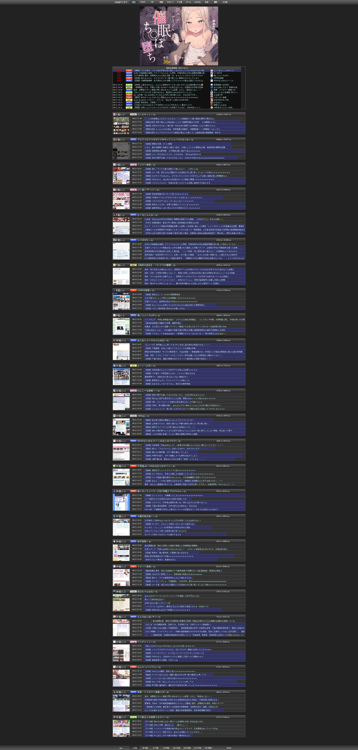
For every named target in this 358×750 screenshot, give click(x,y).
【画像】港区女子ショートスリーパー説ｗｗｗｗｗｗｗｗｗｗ (170, 470)
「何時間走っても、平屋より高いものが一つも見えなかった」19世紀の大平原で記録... (169, 87)
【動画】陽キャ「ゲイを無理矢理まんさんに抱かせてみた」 (169, 578)
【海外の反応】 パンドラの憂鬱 (154, 265)
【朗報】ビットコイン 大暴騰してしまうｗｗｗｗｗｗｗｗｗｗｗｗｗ (174, 495)
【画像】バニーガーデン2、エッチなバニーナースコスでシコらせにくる (174, 653)
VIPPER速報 (218, 78)
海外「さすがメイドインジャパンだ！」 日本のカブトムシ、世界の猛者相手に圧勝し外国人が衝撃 (185, 280)
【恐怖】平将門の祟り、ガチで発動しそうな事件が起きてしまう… (172, 456)
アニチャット (144, 642)
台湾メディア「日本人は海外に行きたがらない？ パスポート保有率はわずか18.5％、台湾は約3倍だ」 (187, 549)
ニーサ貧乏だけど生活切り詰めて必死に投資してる (166, 499)
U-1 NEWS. (218, 73)
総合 (134, 2)
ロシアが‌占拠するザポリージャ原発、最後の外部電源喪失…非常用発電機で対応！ (178, 710)
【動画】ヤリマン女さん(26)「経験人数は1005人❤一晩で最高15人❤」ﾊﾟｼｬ (175, 675)
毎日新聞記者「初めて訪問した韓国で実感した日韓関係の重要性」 (172, 546)
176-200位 (208, 748)
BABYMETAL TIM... (222, 100)
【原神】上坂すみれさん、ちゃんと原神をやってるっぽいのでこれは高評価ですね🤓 (168, 85)
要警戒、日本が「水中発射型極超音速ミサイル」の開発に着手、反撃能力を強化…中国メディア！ (185, 703)
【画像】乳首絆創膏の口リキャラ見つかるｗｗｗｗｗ (166, 194)
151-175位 (197, 748)
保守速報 (141, 541)
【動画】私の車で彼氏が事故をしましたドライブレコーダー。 (170, 420)
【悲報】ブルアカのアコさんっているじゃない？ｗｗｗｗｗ (169, 201)
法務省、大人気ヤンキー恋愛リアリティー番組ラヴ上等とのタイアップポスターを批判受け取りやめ (186, 327)
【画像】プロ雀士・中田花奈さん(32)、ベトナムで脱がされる (170, 373)
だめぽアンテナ (121, 2)
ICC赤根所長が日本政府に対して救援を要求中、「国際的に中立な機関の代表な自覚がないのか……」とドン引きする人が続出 (194, 259)
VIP (152, 2)
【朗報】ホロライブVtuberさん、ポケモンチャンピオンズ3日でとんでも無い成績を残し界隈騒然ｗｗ (186, 176)
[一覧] (153, 115)
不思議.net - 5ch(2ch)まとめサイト (153, 466)
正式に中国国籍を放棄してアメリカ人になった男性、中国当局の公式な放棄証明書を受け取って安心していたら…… (192, 244)
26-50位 (145, 748)
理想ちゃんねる (220, 105)
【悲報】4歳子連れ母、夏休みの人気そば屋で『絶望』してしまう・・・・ (175, 459)
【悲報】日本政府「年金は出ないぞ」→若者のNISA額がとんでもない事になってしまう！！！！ (184, 445)
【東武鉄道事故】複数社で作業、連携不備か (163, 323)
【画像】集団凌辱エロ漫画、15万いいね (161, 660)
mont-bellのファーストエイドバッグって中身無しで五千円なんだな (172, 596)
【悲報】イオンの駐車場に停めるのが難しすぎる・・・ (167, 308)
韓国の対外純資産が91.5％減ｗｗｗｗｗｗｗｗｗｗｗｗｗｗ (169, 556)
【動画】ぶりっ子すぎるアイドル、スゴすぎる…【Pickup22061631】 (173, 154)
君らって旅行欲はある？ (155, 599)
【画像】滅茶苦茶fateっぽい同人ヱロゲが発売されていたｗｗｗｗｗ (172, 208)
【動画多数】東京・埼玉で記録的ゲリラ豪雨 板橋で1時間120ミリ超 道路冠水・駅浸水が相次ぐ (183, 571)
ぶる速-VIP (218, 95)
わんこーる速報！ (146, 390)
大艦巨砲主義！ (145, 516)
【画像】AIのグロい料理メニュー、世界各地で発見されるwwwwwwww (173, 574)
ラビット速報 (144, 566)
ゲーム (188, 2)
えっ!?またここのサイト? (224, 70)
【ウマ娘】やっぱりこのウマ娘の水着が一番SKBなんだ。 (168, 735)
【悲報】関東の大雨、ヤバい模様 (158, 144)
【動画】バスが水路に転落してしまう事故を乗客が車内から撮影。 (172, 434)
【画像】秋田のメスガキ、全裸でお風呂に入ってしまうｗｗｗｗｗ (172, 204)
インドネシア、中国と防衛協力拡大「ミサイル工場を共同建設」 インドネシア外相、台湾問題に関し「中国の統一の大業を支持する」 (195, 321)
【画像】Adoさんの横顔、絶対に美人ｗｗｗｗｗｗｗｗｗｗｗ (170, 671)
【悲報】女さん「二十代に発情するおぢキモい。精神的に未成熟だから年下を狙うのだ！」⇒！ (184, 481)
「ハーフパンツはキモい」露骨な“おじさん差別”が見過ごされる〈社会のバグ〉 (177, 606)
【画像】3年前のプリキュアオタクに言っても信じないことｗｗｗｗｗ (173, 197)
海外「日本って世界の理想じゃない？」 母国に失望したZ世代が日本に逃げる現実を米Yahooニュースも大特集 (190, 273)
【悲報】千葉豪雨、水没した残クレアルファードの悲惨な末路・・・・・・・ (176, 348)
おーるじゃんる (145, 215)
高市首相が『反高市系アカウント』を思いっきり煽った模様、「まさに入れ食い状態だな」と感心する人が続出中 (191, 255)
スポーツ (170, 2)
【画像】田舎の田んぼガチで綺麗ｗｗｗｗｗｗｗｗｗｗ (167, 610)
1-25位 (134, 748)
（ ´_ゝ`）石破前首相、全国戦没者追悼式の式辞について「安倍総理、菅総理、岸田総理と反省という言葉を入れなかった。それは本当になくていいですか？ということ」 (195, 636)
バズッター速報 (220, 97)
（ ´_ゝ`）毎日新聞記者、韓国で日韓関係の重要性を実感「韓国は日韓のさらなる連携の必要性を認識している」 (190, 621)
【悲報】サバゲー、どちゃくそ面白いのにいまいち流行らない (170, 524)
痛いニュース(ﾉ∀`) (221, 75)
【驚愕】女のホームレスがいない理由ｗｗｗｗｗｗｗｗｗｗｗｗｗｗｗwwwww (166, 97)
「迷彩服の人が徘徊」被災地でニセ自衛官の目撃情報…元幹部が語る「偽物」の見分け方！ (182, 707)
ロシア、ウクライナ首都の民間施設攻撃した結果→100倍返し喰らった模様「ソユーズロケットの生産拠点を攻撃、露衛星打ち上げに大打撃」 (194, 227)
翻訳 (215, 2)
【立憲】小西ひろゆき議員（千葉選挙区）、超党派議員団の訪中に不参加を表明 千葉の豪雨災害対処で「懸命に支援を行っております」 (195, 629)
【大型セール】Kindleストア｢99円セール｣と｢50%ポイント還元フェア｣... (163, 105)
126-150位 (187, 748)
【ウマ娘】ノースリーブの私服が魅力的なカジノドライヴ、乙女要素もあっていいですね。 (182, 728)
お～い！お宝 (144, 365)
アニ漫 (179, 2)
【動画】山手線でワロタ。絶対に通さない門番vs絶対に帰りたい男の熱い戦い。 (177, 424)
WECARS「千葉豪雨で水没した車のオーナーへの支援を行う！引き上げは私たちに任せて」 (182, 509)
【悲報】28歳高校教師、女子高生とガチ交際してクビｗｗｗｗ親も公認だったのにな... (169, 80)
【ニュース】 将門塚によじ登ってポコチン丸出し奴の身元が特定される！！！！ (178, 345)
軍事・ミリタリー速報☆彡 (224, 90)
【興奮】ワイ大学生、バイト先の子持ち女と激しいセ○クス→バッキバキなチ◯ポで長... (169, 70)
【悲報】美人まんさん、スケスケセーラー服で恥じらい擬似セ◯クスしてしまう (166, 78)
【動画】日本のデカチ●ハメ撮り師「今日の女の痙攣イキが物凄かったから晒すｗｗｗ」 (181, 126)
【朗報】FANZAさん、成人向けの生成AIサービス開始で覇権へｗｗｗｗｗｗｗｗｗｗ (179, 179)
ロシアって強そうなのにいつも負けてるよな (163, 534)
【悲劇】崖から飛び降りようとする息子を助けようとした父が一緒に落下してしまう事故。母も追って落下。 (189, 431)
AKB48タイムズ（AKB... (224, 107)
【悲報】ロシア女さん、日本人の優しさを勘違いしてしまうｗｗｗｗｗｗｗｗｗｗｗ (179, 474)
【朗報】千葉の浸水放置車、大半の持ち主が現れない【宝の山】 (171, 506)
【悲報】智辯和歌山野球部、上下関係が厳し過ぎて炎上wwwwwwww (172, 151)
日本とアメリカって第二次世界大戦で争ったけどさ (166, 531)
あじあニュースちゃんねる (150, 340)
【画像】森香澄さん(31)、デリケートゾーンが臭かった (167, 380)
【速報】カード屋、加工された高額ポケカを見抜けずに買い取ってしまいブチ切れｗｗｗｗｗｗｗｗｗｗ (187, 172)
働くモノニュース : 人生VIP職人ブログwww (159, 491)
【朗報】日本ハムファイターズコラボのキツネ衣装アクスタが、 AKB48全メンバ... (167, 107)
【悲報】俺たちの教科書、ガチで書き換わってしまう (166, 452)
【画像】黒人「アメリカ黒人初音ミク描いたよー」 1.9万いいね (171, 169)
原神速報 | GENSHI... (222, 85)
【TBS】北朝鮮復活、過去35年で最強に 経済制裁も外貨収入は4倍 (172, 223)
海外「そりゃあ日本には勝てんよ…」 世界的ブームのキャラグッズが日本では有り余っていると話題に (187, 276)
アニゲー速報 (144, 165)
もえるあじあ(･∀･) (146, 617)
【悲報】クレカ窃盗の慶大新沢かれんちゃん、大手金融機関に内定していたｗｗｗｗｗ (180, 477)
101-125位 (176, 748)
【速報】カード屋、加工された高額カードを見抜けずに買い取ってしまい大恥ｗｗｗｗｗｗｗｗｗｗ (186, 585)
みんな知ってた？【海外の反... (226, 87)
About (229, 748)
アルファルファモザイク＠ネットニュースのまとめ (163, 139)
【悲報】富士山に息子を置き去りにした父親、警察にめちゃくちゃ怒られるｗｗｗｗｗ (180, 398)
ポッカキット (144, 114)
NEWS (143, 2)
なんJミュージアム (146, 667)
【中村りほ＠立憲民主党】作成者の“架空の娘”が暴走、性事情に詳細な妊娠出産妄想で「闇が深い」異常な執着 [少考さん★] (194, 234)
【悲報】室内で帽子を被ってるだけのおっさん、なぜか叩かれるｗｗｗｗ (175, 395)
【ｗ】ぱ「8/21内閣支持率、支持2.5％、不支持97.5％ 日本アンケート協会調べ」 (178, 624)
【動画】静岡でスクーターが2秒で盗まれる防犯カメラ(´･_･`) (170, 427)
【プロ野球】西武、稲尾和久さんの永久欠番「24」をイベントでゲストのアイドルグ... (169, 75)
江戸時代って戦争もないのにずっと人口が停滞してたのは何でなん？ (173, 520)
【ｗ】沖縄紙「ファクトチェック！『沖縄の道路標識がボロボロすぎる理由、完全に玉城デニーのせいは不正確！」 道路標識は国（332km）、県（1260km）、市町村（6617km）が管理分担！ (195, 632)
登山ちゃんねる (145, 591)
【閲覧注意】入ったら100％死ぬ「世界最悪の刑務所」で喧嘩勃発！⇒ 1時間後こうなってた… (183, 129)
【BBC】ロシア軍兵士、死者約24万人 (160, 560)
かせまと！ (218, 102)
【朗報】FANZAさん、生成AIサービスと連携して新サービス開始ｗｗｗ (174, 656)
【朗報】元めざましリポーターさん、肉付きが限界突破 (167, 384)
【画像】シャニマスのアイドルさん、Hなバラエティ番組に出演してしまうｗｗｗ (178, 649)
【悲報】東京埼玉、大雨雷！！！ (147, 102)
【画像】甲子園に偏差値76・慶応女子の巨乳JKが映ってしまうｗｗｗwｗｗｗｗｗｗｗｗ (181, 685)
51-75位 (155, 748)
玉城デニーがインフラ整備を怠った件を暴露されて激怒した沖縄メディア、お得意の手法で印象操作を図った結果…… (193, 248)
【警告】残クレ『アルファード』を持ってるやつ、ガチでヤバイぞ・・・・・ (176, 449)
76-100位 (166, 748)
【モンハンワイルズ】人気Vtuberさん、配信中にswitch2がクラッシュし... (163, 92)
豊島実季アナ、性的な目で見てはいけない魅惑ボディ (166, 377)
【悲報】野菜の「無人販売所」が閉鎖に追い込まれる (166, 553)
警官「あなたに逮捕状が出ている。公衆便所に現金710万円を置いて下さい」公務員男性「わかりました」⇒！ (190, 484)
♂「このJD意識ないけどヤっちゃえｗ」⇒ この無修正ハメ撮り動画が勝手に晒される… (180, 119)
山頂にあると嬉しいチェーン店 (157, 603)
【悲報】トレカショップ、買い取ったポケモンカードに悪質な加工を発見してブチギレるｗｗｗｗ (185, 409)
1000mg (141, 416)
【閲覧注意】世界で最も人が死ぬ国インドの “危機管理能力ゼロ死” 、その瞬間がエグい (180, 122)
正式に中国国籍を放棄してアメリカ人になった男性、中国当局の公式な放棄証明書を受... (170, 73)
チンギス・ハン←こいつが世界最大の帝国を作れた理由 (167, 527)
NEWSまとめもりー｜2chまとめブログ (156, 441)
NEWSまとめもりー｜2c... (224, 81)
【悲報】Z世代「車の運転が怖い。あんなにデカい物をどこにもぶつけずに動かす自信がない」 (183, 405)
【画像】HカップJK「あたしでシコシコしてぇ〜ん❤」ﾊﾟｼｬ (169, 682)
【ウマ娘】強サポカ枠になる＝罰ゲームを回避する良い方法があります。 (175, 721)
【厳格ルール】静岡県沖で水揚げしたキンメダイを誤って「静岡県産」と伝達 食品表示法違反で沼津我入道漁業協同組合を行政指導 (195, 231)
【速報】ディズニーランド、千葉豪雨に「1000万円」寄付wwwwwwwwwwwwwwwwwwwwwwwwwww (185, 581)
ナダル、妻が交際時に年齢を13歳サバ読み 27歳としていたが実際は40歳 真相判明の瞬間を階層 (185, 147)
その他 (224, 2)
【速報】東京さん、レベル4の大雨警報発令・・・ (165, 294)
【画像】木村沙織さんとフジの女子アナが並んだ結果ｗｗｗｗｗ (171, 370)
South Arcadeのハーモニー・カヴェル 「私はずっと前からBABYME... (162, 100)
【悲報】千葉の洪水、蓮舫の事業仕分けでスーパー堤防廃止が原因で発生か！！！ (178, 359)
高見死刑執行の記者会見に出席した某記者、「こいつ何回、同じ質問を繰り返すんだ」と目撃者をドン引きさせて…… (193, 251)
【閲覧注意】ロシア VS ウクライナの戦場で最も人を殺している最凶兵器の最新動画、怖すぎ (183, 133)
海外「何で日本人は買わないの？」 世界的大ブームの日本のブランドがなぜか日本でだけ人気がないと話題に (189, 269)
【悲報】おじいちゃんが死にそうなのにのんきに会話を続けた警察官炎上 (175, 305)
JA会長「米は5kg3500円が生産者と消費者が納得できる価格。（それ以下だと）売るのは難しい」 (184, 219)
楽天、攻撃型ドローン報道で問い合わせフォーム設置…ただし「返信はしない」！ (167, 90)
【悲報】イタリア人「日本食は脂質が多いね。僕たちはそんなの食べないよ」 (176, 502)
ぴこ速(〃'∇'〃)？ (146, 190)
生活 (206, 2)
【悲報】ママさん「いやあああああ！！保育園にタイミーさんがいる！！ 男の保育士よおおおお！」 (186, 334)
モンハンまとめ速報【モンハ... (226, 92)
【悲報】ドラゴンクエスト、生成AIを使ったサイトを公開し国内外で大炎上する (177, 183)
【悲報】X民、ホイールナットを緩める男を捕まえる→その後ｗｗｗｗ (173, 402)
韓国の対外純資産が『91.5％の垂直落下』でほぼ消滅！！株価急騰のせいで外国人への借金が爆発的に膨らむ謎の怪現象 (194, 352)
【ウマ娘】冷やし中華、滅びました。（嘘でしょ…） (166, 725)
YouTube (197, 2)
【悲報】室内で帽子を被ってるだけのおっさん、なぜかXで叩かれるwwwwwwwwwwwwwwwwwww (184, 158)
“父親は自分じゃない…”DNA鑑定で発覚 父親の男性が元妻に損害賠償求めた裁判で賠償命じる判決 (185, 330)
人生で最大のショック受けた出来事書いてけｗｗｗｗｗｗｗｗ (170, 298)
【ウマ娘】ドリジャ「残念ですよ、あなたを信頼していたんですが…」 (174, 732)
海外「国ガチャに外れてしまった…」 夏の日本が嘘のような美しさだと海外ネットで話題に (182, 283)
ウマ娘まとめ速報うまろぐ (150, 717)
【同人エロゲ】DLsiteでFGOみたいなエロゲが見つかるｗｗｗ (170, 646)
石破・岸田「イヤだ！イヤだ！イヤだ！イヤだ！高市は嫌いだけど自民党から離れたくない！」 (184, 355)
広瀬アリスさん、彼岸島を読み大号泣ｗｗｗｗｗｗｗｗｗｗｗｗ (171, 301)
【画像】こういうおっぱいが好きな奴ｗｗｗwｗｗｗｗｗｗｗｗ (171, 678)
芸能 (161, 2)
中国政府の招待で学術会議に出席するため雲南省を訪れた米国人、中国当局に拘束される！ (182, 700)
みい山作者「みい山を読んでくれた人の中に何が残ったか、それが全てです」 (165, 95)
